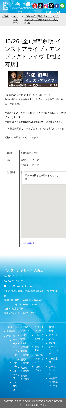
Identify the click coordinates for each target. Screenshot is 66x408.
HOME (9, 327)
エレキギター (15, 374)
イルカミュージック (39, 339)
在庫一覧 (10, 336)
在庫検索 (10, 331)
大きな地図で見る (29, 243)
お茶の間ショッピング (39, 358)
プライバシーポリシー (53, 370)
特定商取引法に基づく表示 (53, 382)
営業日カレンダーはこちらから (19, 312)
